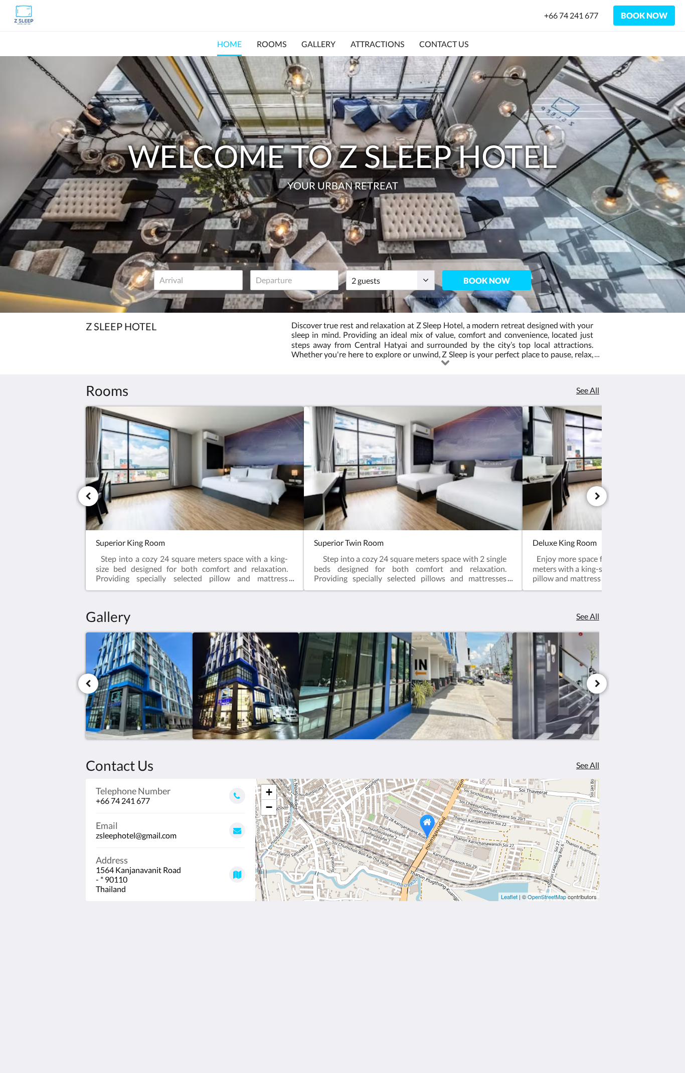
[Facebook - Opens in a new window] (562, 973)
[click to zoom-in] (139, 685)
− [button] (269, 807)
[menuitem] (229, 44)
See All (587, 390)
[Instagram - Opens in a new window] (589, 973)
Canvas (586, 1043)
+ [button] (269, 792)
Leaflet (509, 897)
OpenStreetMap (547, 897)
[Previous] (88, 496)
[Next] (597, 496)
